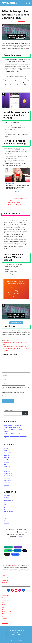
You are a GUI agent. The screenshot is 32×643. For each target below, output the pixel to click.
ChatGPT (9, 547)
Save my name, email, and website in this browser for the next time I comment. (16, 388)
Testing (5, 520)
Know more (19, 536)
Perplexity (18, 547)
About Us (4, 575)
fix (4, 342)
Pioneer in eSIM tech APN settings (12, 427)
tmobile (3, 344)
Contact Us (5, 580)
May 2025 (6, 448)
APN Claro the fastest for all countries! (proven (14, 346)
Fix (4, 340)
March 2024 (7, 466)
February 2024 (7, 469)
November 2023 (8, 475)
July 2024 (6, 457)
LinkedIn (18, 550)
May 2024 (6, 462)
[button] (26, 3)
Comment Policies (6, 577)
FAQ (5, 504)
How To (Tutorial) (8, 511)
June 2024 (6, 459)
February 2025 (7, 453)
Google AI (16, 554)
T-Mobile (8, 340)
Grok (8, 554)
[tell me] (25, 413)
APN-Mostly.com (13, 565)
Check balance (7, 497)
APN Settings (7, 495)
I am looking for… (8, 410)
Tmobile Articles (16, 322)
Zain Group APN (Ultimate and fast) (12, 433)
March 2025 (7, 450)
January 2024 (7, 471)
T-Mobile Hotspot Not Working (19, 342)
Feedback (4, 582)
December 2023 (8, 473)
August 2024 (7, 455)
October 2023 (7, 478)
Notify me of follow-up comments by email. (13, 392)
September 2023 (8, 480)
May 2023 (6, 485)
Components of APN (9, 500)
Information (7, 514)
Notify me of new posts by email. (11, 396)
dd (4, 502)
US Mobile (6, 523)
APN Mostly (9, 3)
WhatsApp (9, 550)
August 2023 (7, 482)
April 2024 (6, 464)
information (8, 342)
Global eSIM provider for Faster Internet (13, 425)
